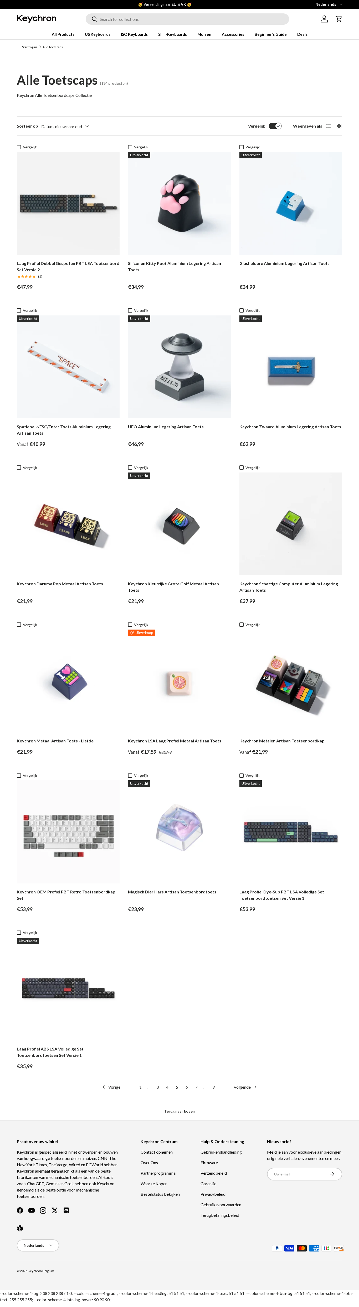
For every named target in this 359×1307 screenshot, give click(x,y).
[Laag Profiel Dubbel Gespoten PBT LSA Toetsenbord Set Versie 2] (68, 203)
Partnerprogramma (158, 1172)
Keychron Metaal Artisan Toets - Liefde (55, 740)
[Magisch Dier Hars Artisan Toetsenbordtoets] (179, 831)
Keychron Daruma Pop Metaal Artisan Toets (60, 583)
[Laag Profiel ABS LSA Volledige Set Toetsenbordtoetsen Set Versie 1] (68, 989)
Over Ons (149, 1162)
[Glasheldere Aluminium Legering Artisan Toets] (290, 203)
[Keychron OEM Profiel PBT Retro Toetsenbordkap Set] (68, 831)
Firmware (209, 1162)
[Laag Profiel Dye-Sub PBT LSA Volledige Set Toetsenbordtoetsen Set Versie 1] (290, 831)
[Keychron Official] (20, 1228)
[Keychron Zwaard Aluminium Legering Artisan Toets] (290, 366)
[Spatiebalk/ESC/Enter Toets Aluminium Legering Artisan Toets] (68, 366)
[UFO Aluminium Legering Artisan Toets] (179, 366)
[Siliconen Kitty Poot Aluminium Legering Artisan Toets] (179, 203)
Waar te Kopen (154, 1183)
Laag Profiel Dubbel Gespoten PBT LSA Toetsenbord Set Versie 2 (68, 266)
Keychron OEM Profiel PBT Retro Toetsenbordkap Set (66, 895)
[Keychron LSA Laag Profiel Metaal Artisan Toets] (179, 681)
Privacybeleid (213, 1194)
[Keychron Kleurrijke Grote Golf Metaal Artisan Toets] (179, 523)
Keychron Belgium (41, 1271)
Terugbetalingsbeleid (220, 1215)
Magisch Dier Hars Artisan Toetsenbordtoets (172, 891)
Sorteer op (27, 125)
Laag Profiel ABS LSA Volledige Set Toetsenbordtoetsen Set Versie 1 (50, 1052)
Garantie (208, 1183)
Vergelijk (256, 125)
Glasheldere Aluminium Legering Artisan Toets (284, 263)
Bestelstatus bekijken (160, 1194)
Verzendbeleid (214, 1172)
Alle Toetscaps (53, 47)
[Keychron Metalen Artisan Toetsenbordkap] (290, 681)
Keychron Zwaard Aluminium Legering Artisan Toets (290, 426)
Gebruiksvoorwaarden (221, 1204)
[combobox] (187, 19)
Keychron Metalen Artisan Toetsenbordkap (282, 740)
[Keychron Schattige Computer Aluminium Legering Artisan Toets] (290, 523)
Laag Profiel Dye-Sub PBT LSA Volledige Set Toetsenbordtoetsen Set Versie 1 (281, 895)
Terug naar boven (179, 1111)
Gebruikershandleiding (221, 1151)
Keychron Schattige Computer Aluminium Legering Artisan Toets (288, 586)
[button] (339, 19)
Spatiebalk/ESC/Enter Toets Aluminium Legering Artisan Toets (64, 429)
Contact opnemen (157, 1151)
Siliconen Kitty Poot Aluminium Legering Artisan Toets (174, 266)
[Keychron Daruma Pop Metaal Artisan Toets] (68, 523)
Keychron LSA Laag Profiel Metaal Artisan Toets (174, 740)
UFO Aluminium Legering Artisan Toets (166, 426)
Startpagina (30, 47)
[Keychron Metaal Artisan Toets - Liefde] (68, 681)
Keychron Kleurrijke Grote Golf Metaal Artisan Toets (173, 586)
